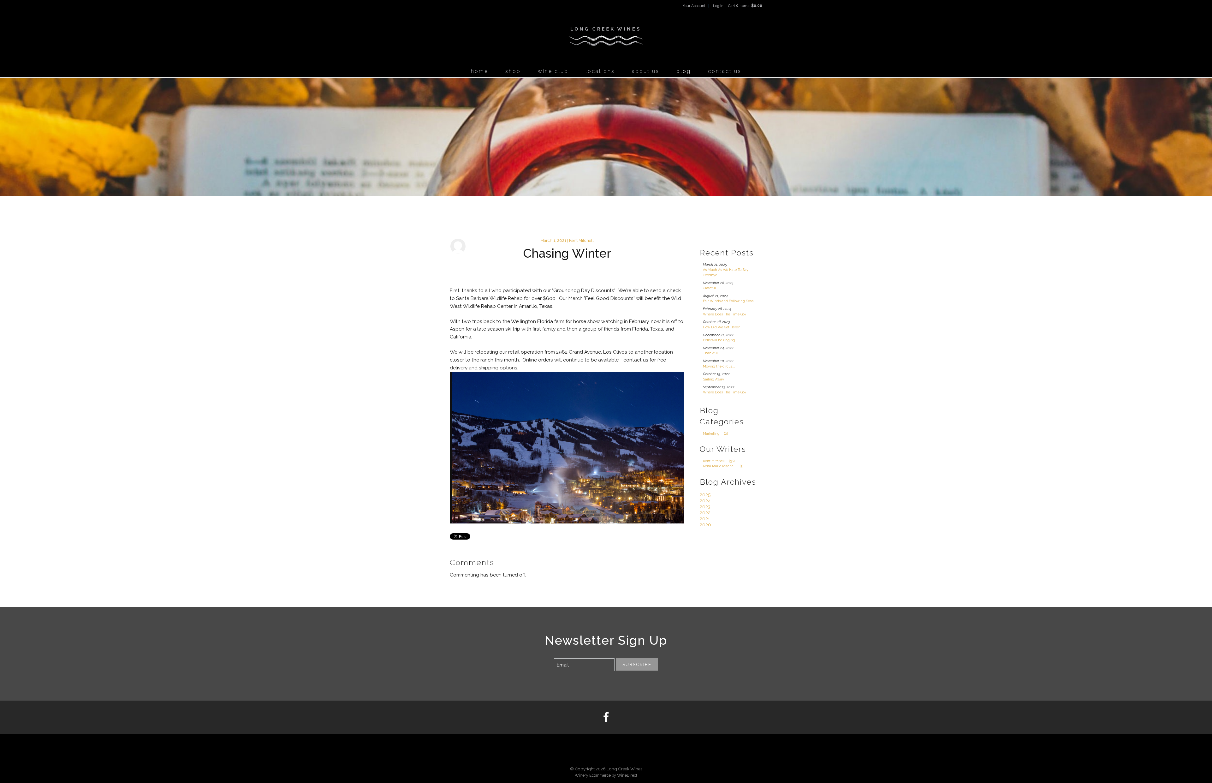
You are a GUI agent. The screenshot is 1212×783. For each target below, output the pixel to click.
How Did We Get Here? (721, 327)
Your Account (694, 5)
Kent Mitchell (718, 461)
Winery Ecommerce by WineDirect (606, 775)
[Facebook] (606, 717)
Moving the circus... (719, 366)
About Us (645, 71)
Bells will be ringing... (720, 340)
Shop (513, 71)
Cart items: (745, 5)
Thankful (710, 353)
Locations (600, 71)
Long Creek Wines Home (606, 36)
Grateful (709, 288)
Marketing (715, 434)
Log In (718, 5)
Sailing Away (713, 379)
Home (479, 71)
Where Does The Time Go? (724, 314)
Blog (683, 71)
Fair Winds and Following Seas (728, 301)
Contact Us (724, 71)
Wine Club (553, 71)
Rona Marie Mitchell (723, 466)
